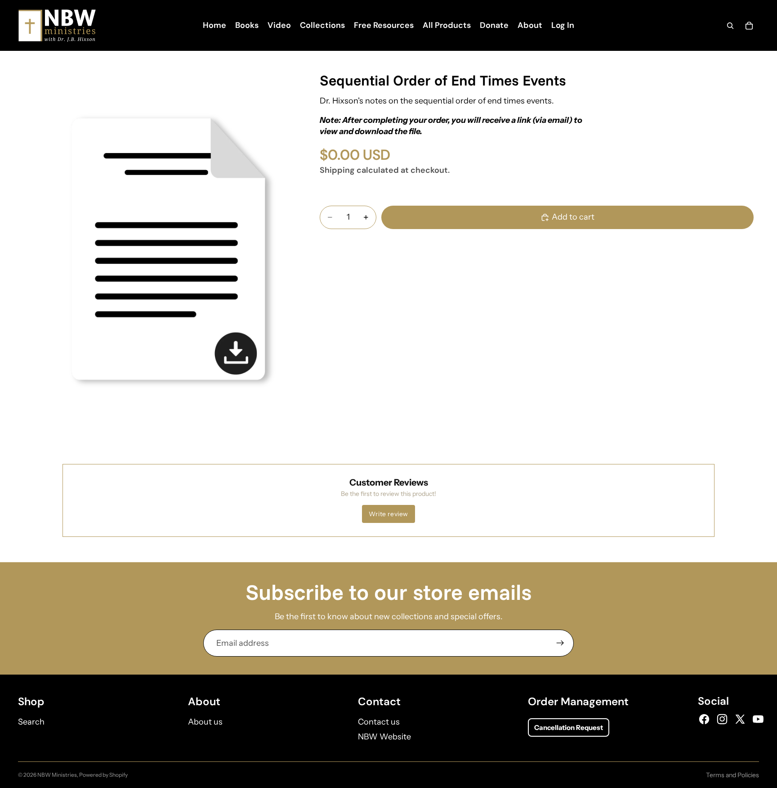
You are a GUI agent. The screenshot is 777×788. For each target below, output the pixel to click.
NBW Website (384, 737)
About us (205, 722)
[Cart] (749, 26)
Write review (388, 514)
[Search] (730, 26)
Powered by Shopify (103, 774)
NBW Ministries (57, 774)
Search (31, 722)
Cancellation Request (568, 727)
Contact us (379, 722)
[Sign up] (560, 643)
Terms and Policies (732, 775)
